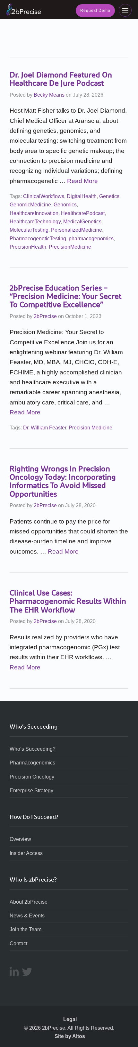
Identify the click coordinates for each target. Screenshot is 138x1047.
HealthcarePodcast (83, 213)
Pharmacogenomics (32, 762)
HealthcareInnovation (34, 213)
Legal (70, 1019)
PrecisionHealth (28, 247)
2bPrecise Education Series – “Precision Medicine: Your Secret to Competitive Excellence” (65, 296)
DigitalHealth (82, 196)
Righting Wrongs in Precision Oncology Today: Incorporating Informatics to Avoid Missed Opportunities (63, 481)
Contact (18, 943)
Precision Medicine (90, 427)
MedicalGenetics (82, 221)
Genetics (109, 196)
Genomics (65, 204)
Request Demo (95, 10)
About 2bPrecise (28, 902)
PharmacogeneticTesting (38, 238)
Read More (82, 181)
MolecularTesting (29, 230)
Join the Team (25, 929)
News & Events (27, 915)
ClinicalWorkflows (43, 196)
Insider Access (26, 853)
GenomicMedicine (30, 204)
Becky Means (49, 95)
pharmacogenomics (91, 238)
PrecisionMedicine (70, 247)
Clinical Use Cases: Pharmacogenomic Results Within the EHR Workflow (68, 601)
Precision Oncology (32, 776)
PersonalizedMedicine (76, 230)
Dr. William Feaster (44, 427)
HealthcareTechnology (35, 221)
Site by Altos (70, 1036)
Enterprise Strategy (31, 790)
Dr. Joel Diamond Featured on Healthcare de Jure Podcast (61, 79)
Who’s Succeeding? (33, 749)
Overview (20, 839)
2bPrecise (45, 316)
